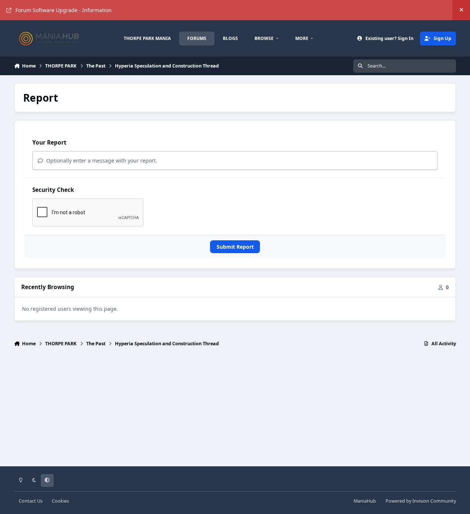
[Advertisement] (235, 409)
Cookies (60, 501)
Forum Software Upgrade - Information (63, 10)
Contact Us (31, 501)
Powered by (421, 501)
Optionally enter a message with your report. (101, 160)
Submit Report (235, 246)
